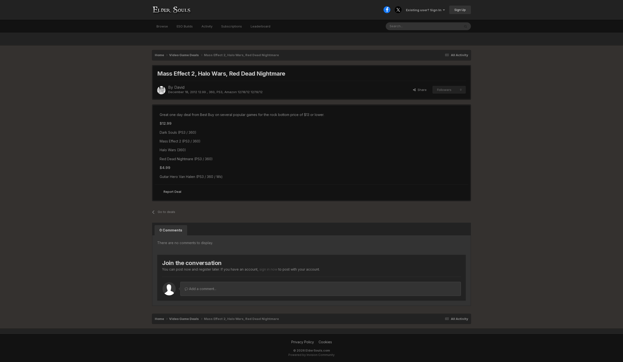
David (179, 87)
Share (421, 90)
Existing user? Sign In (424, 10)
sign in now (268, 269)
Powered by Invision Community (311, 355)
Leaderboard (260, 26)
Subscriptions (231, 26)
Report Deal (172, 192)
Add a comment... (202, 289)
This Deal (447, 26)
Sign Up (460, 10)
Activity (207, 26)
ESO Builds (185, 26)
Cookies (325, 342)
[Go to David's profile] (161, 90)
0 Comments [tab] (170, 230)
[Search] (465, 26)
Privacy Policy (302, 342)
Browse (162, 26)
